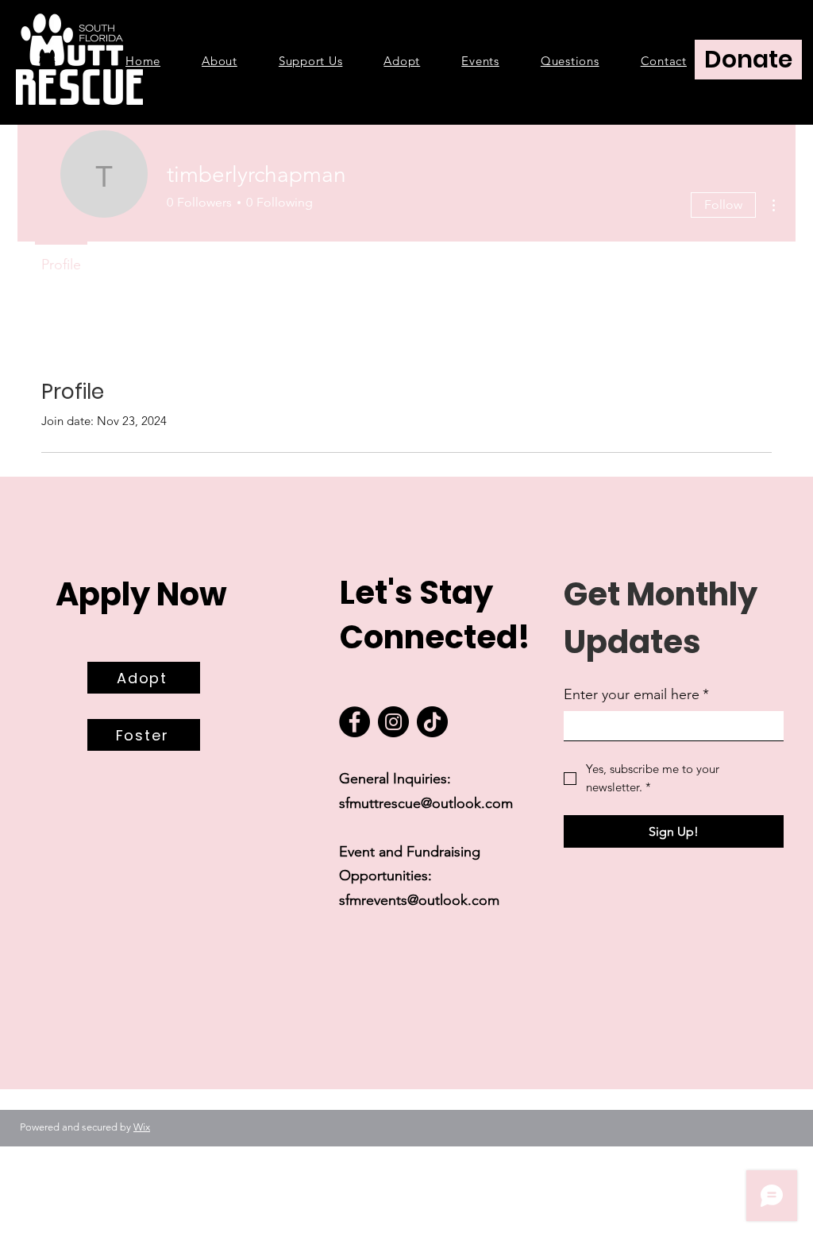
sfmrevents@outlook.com (419, 900)
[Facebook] (354, 721)
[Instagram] (393, 721)
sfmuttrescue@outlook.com (428, 803)
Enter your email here (636, 694)
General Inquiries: (395, 778)
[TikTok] (432, 721)
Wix (141, 1127)
